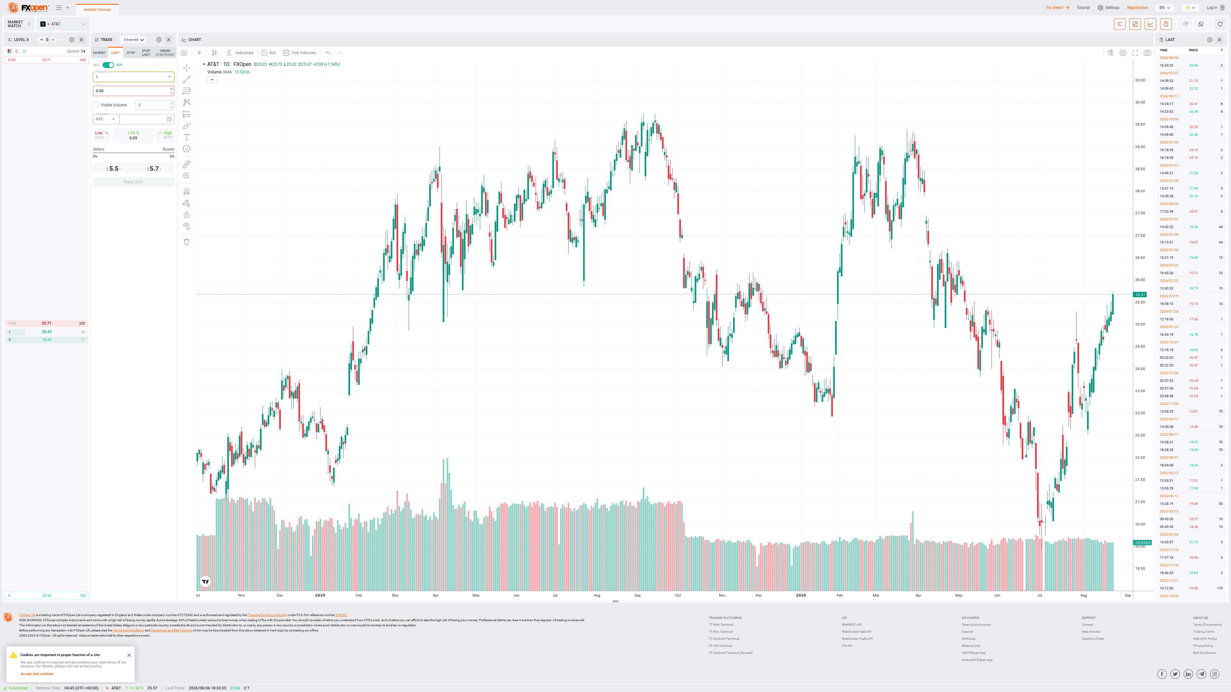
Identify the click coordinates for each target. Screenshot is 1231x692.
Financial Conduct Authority (267, 615)
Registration (1137, 7)
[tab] (99, 52)
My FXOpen (970, 618)
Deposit (967, 631)
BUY (119, 65)
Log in (1212, 7)
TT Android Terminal (724, 638)
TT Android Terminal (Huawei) (731, 653)
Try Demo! (1054, 7)
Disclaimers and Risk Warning (171, 630)
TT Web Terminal (721, 624)
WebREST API (852, 624)
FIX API (847, 645)
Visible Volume (114, 105)
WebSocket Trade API (857, 638)
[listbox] (1165, 8)
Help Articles (1091, 631)
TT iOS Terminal (720, 645)
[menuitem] (133, 40)
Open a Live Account (976, 624)
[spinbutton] (133, 91)
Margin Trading (97, 10)
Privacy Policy (1203, 645)
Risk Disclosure (1204, 653)
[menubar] (133, 40)
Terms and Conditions (128, 630)
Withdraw (969, 638)
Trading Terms (1204, 631)
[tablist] (133, 119)
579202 (341, 615)
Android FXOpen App (977, 660)
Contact (1087, 624)
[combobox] (133, 77)
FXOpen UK (27, 615)
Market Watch (15, 24)
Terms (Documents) (1207, 624)
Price (99, 85)
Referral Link (971, 645)
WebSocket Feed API (856, 631)
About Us (1200, 618)
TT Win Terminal (721, 631)
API (844, 618)
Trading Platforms (725, 618)
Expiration (103, 114)
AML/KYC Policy (1205, 638)
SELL (96, 65)
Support (1089, 618)
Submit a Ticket (1093, 638)
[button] (170, 77)
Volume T (103, 71)
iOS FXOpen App (974, 653)
